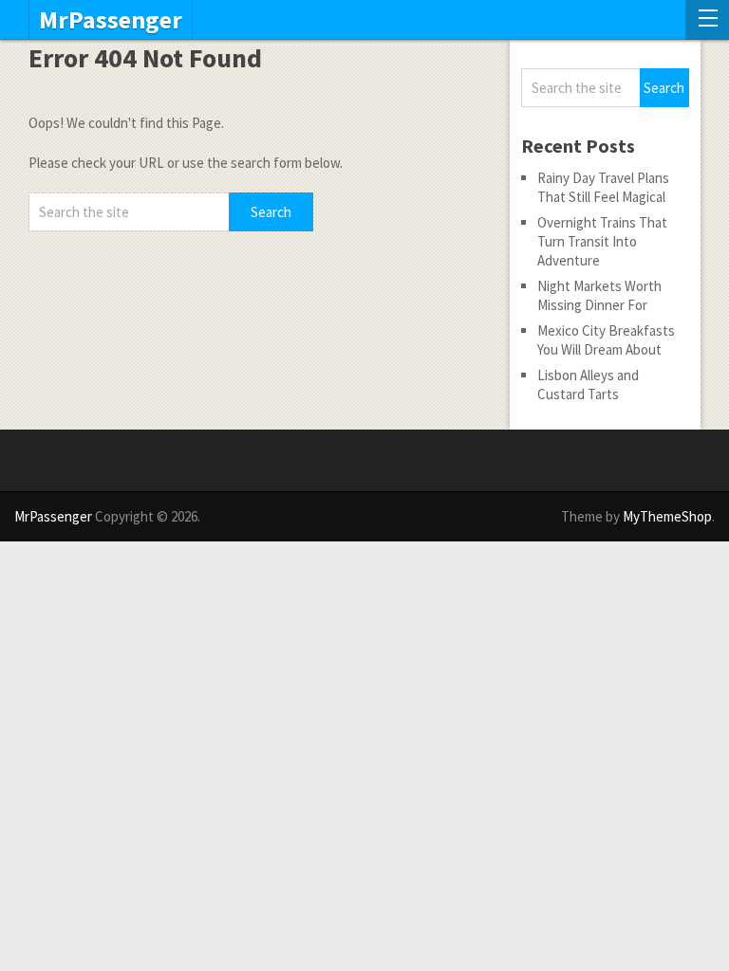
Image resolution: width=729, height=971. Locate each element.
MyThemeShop (667, 516)
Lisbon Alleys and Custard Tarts (588, 384)
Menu (707, 20)
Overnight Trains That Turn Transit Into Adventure (602, 241)
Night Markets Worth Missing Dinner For (599, 295)
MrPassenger (110, 20)
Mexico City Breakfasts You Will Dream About (606, 339)
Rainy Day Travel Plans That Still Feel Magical (603, 187)
